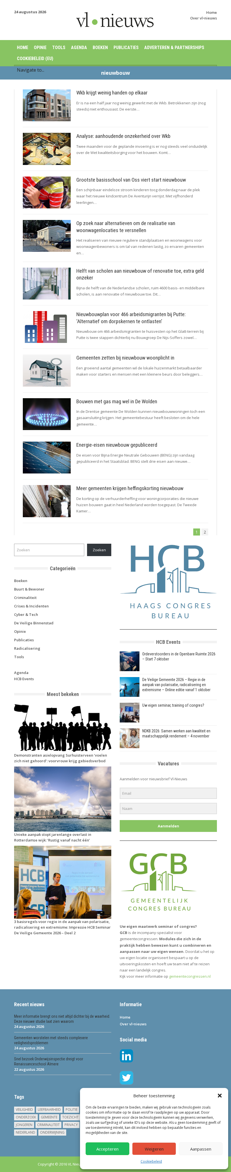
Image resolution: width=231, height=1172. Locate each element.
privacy (71, 1124)
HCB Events (24, 678)
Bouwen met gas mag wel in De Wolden (116, 401)
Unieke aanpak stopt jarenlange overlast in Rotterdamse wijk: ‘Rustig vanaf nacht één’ (52, 837)
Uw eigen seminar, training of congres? (173, 705)
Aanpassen (200, 1149)
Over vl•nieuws (203, 18)
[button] (220, 1095)
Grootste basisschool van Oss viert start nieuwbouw (131, 180)
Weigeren (154, 1149)
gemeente (49, 1117)
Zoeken (99, 549)
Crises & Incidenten (31, 606)
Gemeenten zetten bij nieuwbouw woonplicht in (125, 357)
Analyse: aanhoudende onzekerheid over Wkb (123, 136)
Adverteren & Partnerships (174, 47)
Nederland (25, 1132)
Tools (58, 47)
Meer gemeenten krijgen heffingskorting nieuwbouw (129, 488)
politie (71, 1109)
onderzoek (26, 1117)
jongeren (24, 1124)
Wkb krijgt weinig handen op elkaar (112, 92)
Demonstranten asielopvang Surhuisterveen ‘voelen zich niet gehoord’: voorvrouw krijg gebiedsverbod (60, 758)
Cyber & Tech (26, 614)
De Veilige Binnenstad (34, 622)
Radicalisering (27, 648)
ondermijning (52, 1132)
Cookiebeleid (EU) (35, 58)
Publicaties (126, 47)
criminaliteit (48, 1124)
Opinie (40, 47)
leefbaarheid (49, 1109)
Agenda (79, 47)
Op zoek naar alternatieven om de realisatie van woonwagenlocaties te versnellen (125, 226)
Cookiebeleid (151, 1161)
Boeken (100, 47)
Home (211, 12)
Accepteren (107, 1149)
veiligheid (24, 1109)
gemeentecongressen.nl (190, 976)
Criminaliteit (25, 597)
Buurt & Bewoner (29, 589)
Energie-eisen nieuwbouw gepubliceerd (116, 445)
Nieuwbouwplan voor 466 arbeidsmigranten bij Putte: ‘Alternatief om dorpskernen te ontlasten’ (131, 318)
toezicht (70, 1117)
